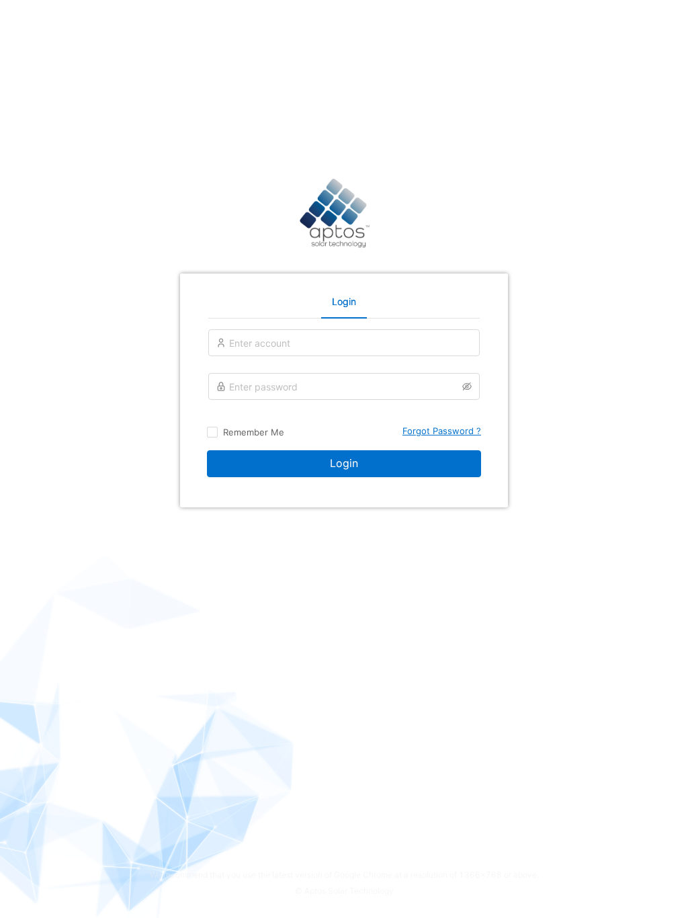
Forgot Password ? (441, 430)
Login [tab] (344, 301)
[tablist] (344, 301)
